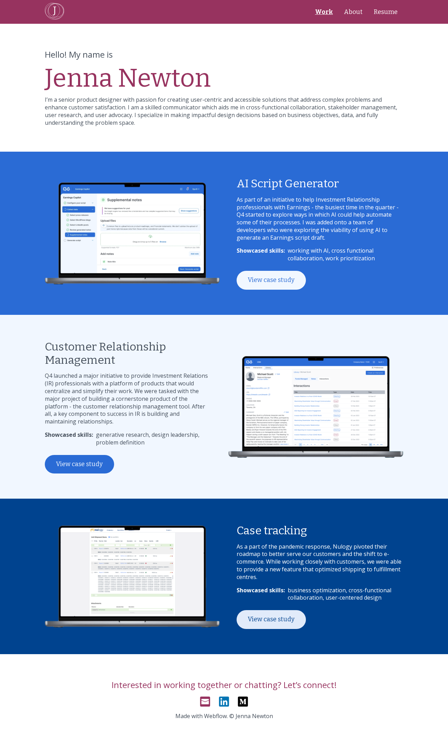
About (353, 12)
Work (324, 12)
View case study (271, 280)
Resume (386, 12)
